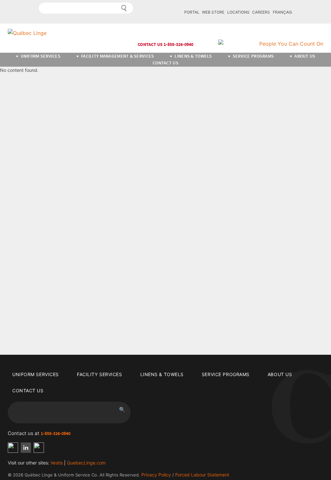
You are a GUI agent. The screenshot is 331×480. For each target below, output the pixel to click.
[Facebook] (13, 447)
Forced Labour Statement (202, 474)
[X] (39, 447)
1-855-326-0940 (55, 433)
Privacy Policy (156, 474)
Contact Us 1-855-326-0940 (165, 44)
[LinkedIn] (26, 447)
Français (282, 12)
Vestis (56, 462)
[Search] (124, 8)
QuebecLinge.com (86, 462)
